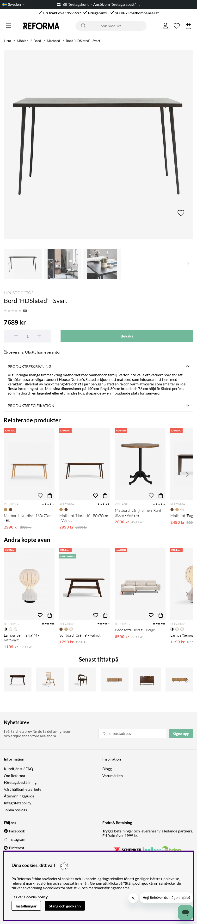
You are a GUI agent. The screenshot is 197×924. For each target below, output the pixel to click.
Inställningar (26, 906)
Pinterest (16, 847)
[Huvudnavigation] (8, 26)
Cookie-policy (36, 897)
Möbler (22, 41)
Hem (7, 41)
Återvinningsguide (19, 796)
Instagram (16, 839)
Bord (37, 41)
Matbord (53, 41)
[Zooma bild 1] (98, 144)
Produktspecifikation (31, 405)
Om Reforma (14, 775)
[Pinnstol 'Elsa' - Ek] (50, 680)
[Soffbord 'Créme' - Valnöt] (84, 584)
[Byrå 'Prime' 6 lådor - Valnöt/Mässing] (147, 680)
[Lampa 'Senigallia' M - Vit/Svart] (29, 584)
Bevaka (127, 336)
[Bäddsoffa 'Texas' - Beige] (140, 584)
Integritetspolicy (17, 803)
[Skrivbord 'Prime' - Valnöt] (17, 680)
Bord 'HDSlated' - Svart (83, 41)
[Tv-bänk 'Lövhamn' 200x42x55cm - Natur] (115, 680)
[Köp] (50, 495)
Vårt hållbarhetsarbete (22, 789)
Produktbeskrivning (29, 366)
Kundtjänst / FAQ (18, 768)
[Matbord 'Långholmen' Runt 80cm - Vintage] (140, 464)
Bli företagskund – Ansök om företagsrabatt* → (101, 4)
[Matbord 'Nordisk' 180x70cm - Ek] (29, 464)
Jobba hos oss (15, 810)
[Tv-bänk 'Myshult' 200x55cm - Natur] (179, 680)
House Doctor (19, 292)
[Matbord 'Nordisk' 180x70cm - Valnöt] (84, 464)
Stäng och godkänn (65, 906)
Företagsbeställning (20, 782)
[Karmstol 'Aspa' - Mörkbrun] (82, 680)
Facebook (17, 831)
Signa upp (181, 733)
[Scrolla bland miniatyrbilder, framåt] (188, 264)
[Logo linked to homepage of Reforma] (41, 26)
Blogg (107, 768)
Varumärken (112, 775)
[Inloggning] (165, 26)
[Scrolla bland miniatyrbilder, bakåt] (8, 264)
